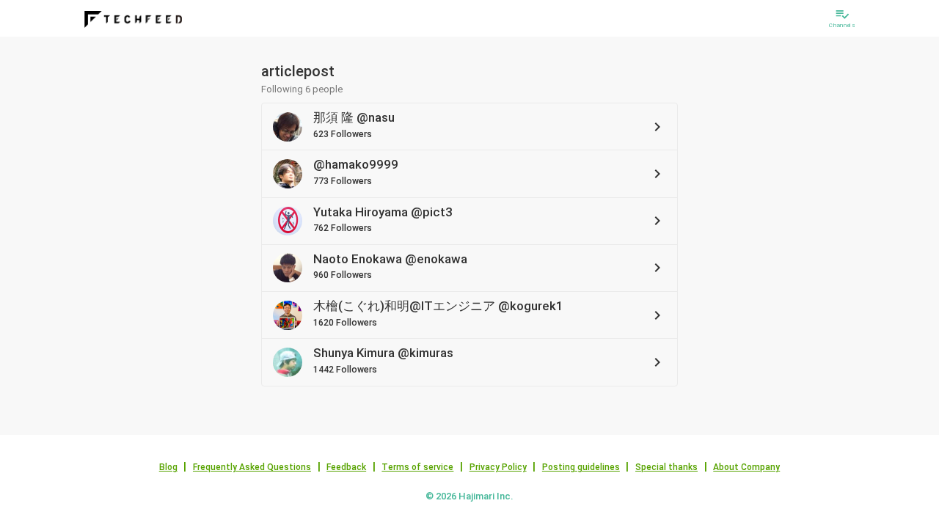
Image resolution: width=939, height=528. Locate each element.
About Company (746, 467)
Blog (168, 467)
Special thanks (666, 467)
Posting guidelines (581, 467)
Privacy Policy (498, 467)
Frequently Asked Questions (252, 467)
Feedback (346, 467)
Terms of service (417, 467)
